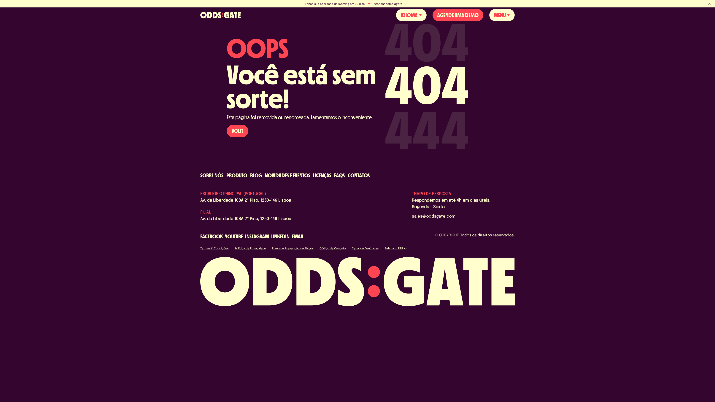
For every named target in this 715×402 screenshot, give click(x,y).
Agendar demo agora (388, 4)
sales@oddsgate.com (433, 215)
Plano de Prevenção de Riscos (293, 248)
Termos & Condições (214, 248)
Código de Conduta (333, 248)
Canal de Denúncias (365, 248)
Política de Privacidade (250, 248)
